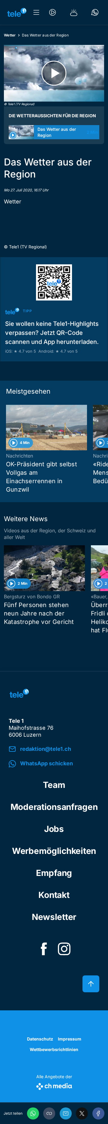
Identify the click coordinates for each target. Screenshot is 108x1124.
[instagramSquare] (64, 948)
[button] (49, 1113)
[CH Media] (54, 1085)
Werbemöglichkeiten (54, 851)
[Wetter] (74, 12)
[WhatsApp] (33, 1113)
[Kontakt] (94, 12)
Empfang (54, 873)
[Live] (52, 12)
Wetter (10, 35)
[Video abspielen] (54, 73)
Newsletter (54, 917)
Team (54, 785)
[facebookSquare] (43, 948)
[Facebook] (98, 1113)
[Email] (66, 1113)
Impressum (69, 1038)
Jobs (54, 829)
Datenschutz (40, 1038)
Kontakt (53, 895)
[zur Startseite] (16, 12)
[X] (82, 1113)
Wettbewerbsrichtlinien (54, 1049)
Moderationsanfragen (54, 807)
